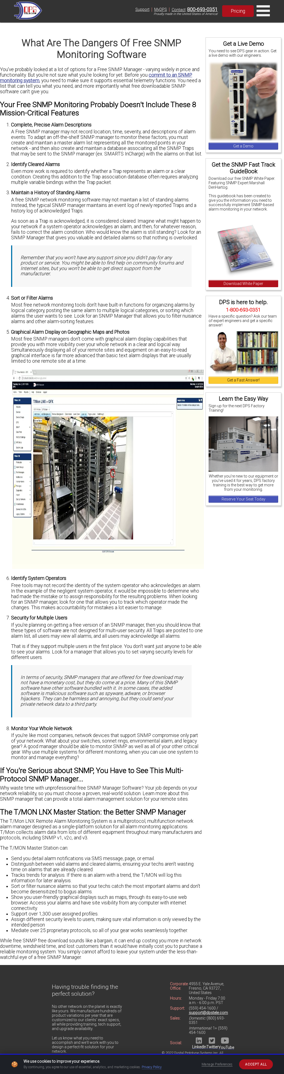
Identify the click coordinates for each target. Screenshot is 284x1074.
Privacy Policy (152, 1067)
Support (142, 9)
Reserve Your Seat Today (243, 499)
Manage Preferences (217, 1064)
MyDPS (160, 9)
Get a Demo (243, 146)
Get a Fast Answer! (243, 380)
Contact (179, 9)
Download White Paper (243, 283)
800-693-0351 (202, 9)
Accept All (256, 1064)
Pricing (238, 11)
